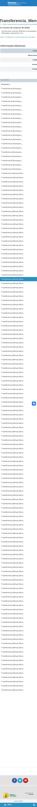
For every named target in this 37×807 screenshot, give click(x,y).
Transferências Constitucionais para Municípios (19, 37)
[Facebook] (14, 780)
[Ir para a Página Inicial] (18, 3)
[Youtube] (25, 780)
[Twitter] (20, 780)
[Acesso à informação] (9, 795)
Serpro (21, 801)
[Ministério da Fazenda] (29, 794)
